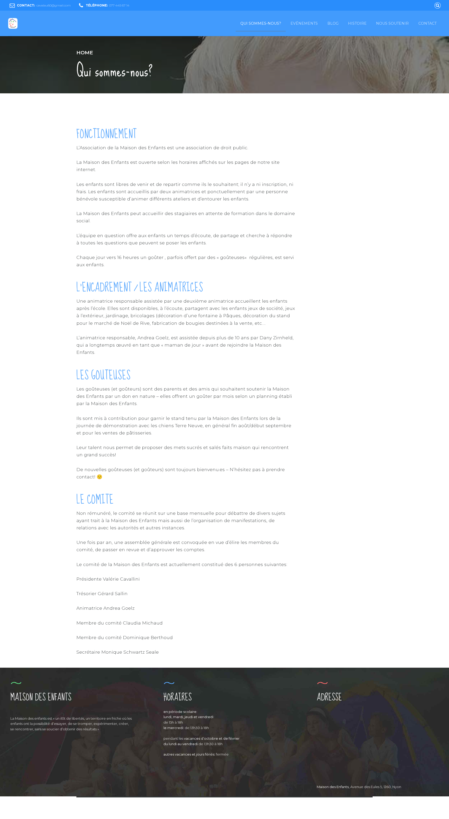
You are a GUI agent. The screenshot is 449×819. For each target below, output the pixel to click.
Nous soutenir (392, 23)
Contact (427, 23)
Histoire (357, 23)
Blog (333, 23)
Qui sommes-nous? (260, 23)
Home (84, 52)
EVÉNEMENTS (304, 23)
